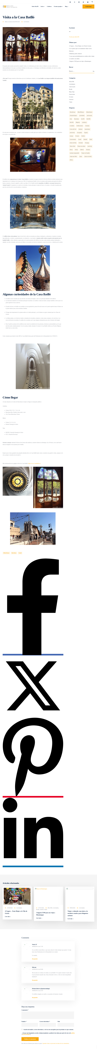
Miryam (34, 967)
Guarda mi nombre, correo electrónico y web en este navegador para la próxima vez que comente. (48, 1029)
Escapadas (79, 132)
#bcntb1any (72, 112)
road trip (90, 146)
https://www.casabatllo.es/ (34, 463)
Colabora (49, 6)
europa (71, 136)
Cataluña (72, 125)
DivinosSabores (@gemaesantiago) (41, 988)
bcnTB (82, 119)
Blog (66, 6)
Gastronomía (73, 139)
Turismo (88, 149)
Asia (71, 119)
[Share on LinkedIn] (33, 866)
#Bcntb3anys (6, 553)
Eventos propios (58, 6)
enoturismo (87, 129)
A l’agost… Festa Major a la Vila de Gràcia (80, 46)
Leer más (7, 916)
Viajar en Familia (85, 153)
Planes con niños (81, 146)
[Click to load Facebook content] (69, 31)
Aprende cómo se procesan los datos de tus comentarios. (55, 1043)
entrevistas (72, 132)
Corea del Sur (73, 129)
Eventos (71, 97)
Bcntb (70, 89)
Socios (42, 6)
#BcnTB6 (71, 81)
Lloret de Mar (73, 142)
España (86, 132)
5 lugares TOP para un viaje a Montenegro (80, 61)
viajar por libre (73, 156)
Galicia (83, 136)
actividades (81, 115)
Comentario (24, 1010)
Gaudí (20, 553)
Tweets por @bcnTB (74, 37)
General (71, 99)
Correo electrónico (44, 1021)
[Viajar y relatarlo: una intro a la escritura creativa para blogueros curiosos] (79, 896)
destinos (80, 129)
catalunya (84, 122)
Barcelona (14, 553)
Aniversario (72, 86)
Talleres (82, 149)
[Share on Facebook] (33, 654)
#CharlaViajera (73, 115)
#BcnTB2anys (81, 112)
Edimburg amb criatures (75, 53)
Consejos (87, 125)
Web (59, 1021)
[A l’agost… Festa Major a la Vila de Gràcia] (17, 896)
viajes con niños (88, 156)
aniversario (89, 115)
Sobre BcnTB (35, 6)
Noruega (87, 142)
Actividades (26, 21)
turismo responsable (74, 153)
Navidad (81, 142)
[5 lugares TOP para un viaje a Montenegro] (41, 888)
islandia (85, 139)
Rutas (71, 149)
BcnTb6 (71, 122)
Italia (91, 139)
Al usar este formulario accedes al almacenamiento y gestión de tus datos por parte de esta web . (48, 1033)
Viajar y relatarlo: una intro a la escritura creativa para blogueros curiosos (78, 913)
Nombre (24, 1021)
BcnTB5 (88, 119)
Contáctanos (88, 6)
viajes (80, 156)
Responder (35, 959)
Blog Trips (71, 91)
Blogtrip (78, 122)
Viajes (70, 102)
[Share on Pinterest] (33, 797)
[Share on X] (33, 715)
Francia (77, 136)
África (71, 159)
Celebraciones (80, 125)
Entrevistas (72, 94)
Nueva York (72, 146)
